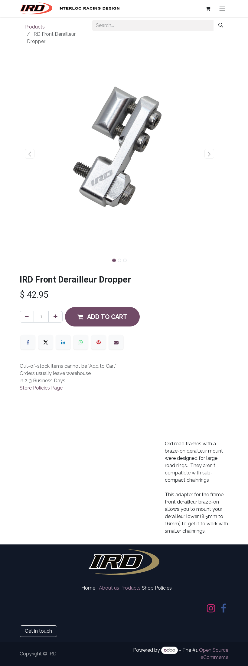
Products (34, 27)
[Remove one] (27, 317)
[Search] (220, 25)
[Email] (116, 342)
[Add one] (55, 317)
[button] (30, 154)
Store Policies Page (41, 388)
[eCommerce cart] (208, 8)
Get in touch (38, 631)
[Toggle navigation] (222, 8)
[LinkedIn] (63, 342)
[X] (45, 342)
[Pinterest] (98, 342)
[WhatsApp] (80, 342)
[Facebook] (28, 342)
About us (109, 588)
